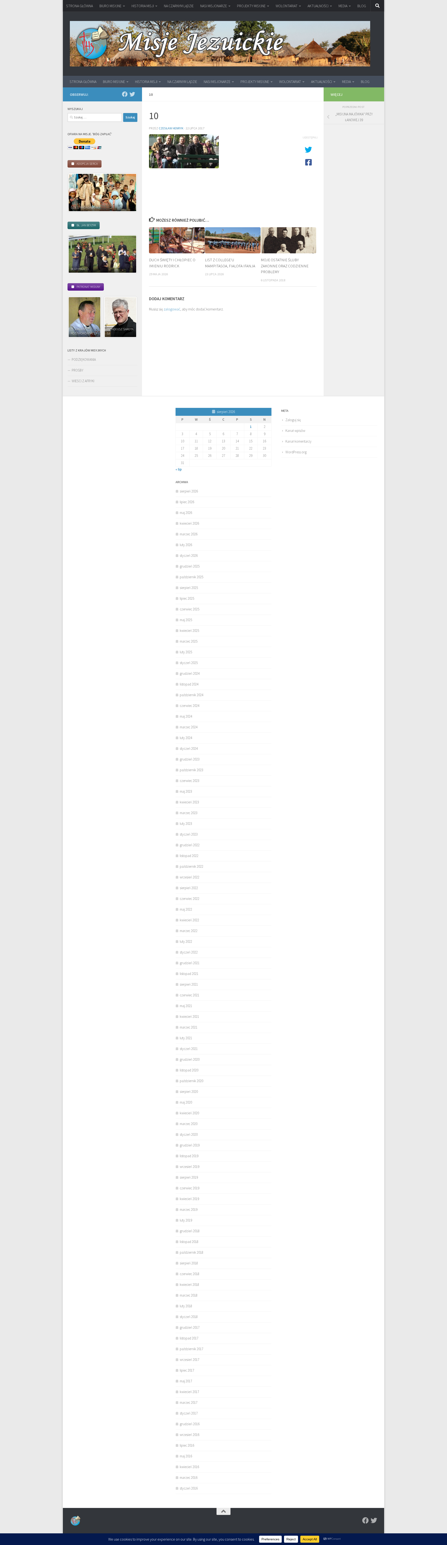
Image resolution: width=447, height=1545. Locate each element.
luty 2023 (186, 823)
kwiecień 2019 (189, 1199)
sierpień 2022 (189, 888)
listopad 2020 (189, 1070)
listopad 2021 (189, 973)
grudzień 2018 (190, 1231)
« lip (179, 469)
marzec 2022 (188, 931)
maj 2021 (186, 1006)
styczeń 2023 (189, 834)
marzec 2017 (188, 1402)
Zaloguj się (293, 420)
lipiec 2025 (187, 598)
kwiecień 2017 (189, 1392)
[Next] (127, 192)
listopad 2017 (189, 1338)
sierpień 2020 (189, 1091)
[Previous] (77, 192)
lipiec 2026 (187, 502)
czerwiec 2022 (189, 898)
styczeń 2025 (189, 663)
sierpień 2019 (189, 1177)
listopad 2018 (189, 1241)
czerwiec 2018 (189, 1274)
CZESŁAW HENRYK (171, 128)
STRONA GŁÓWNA (79, 5)
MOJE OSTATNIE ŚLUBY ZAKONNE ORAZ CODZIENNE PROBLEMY (284, 265)
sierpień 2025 (189, 587)
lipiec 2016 (187, 1445)
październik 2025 (191, 577)
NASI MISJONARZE (213, 5)
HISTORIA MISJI (143, 5)
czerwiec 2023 (189, 780)
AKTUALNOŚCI (318, 5)
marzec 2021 (188, 1027)
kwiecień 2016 (189, 1467)
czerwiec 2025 (189, 609)
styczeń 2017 (189, 1413)
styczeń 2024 (189, 748)
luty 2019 (186, 1220)
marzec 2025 (188, 641)
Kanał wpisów (295, 430)
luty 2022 (186, 941)
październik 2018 (191, 1252)
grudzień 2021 (190, 963)
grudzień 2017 (190, 1327)
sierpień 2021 (189, 984)
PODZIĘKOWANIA (84, 359)
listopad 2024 (189, 684)
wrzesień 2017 (189, 1359)
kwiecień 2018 (189, 1284)
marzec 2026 (188, 534)
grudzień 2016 (190, 1424)
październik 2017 (191, 1349)
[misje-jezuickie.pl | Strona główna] (220, 43)
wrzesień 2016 (189, 1434)
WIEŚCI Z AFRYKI (83, 381)
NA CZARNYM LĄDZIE (179, 5)
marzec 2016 (188, 1477)
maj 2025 (186, 620)
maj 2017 (186, 1381)
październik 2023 (191, 770)
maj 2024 (186, 716)
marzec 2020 (188, 1124)
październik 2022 (191, 866)
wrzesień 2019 (189, 1166)
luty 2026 (186, 545)
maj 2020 (186, 1102)
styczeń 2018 (189, 1316)
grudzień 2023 (190, 759)
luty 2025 (186, 652)
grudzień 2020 (190, 1059)
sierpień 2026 (189, 491)
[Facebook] (125, 94)
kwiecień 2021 (189, 1016)
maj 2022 (186, 909)
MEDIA (343, 5)
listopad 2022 (189, 855)
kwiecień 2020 (189, 1113)
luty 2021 (186, 1038)
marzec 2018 (188, 1295)
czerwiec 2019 (189, 1188)
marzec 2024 (188, 727)
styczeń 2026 (189, 555)
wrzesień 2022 (189, 877)
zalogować (172, 309)
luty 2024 (186, 738)
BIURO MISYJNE (110, 5)
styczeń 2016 (189, 1488)
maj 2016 (186, 1456)
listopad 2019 (189, 1156)
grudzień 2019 (190, 1145)
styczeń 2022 (189, 952)
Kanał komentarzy (298, 441)
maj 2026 (186, 512)
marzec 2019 (188, 1209)
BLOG (361, 5)
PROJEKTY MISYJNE (251, 5)
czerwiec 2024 (189, 705)
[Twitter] (132, 94)
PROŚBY (77, 370)
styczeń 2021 (189, 1048)
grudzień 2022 (190, 845)
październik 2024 (191, 695)
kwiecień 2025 (189, 630)
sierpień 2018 (189, 1263)
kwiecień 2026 (189, 523)
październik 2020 (191, 1081)
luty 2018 (186, 1306)
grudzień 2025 (190, 566)
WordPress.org (296, 452)
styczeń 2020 (189, 1134)
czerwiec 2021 (189, 995)
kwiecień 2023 (189, 802)
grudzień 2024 (190, 673)
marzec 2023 (188, 813)
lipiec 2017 (187, 1370)
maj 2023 (186, 791)
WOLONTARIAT (287, 5)
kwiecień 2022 (189, 920)
